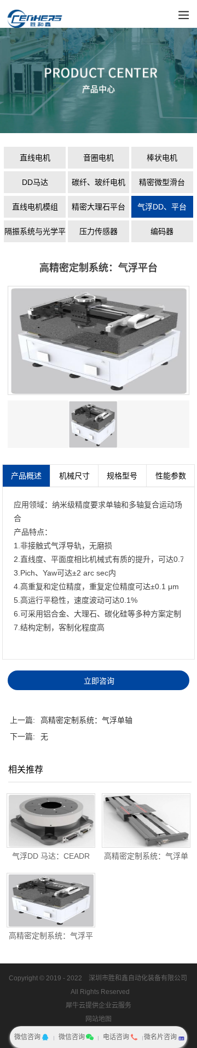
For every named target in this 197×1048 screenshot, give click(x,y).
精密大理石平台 (98, 206)
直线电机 (35, 157)
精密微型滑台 (162, 182)
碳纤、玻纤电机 (98, 182)
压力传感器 (98, 231)
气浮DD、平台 (162, 206)
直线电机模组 (35, 206)
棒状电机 (162, 157)
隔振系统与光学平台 (35, 234)
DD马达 (35, 182)
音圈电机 (98, 157)
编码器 (161, 231)
